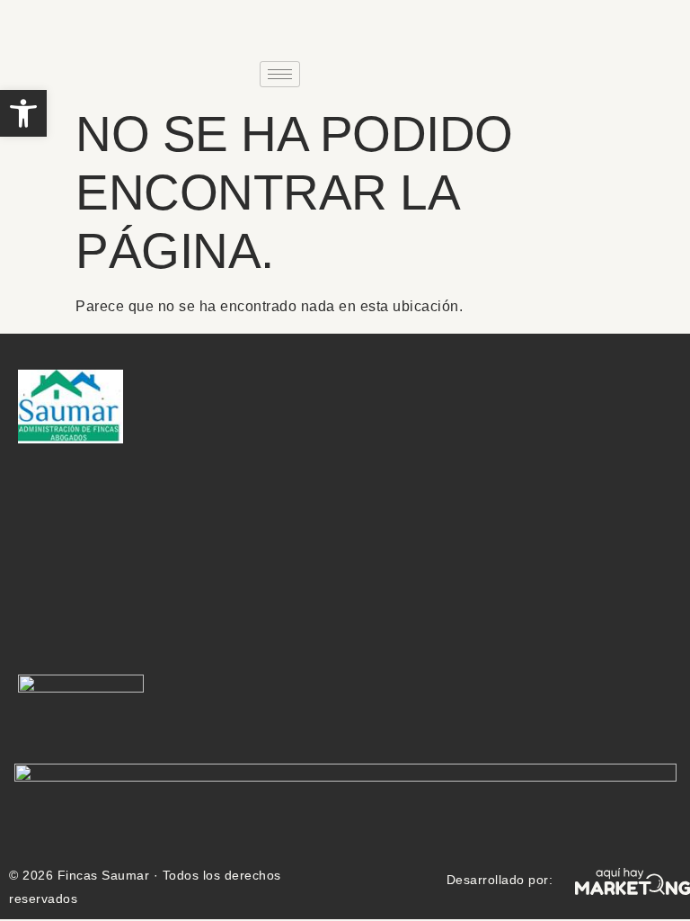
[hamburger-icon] (280, 74)
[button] (23, 113)
